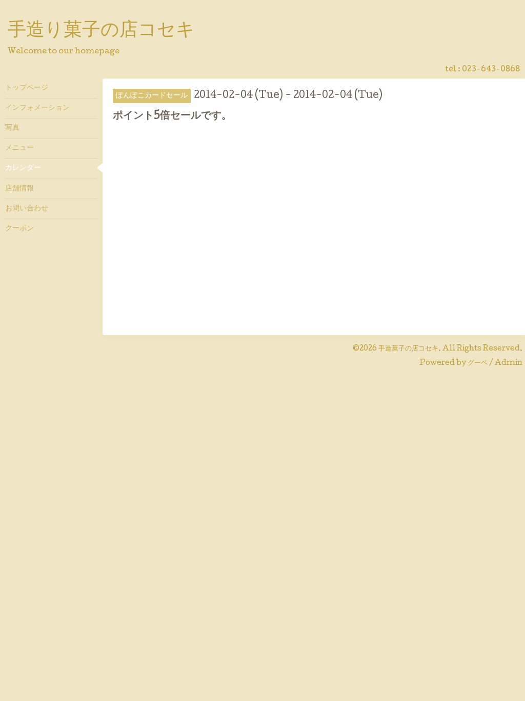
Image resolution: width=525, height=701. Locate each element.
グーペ (478, 363)
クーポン (19, 229)
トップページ (26, 88)
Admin (508, 363)
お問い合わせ (26, 209)
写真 (12, 128)
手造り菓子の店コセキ (101, 31)
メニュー (19, 148)
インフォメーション (37, 108)
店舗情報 (19, 189)
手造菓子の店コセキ (408, 349)
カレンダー (23, 168)
